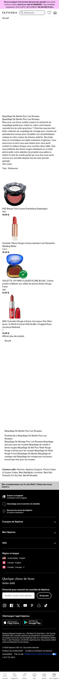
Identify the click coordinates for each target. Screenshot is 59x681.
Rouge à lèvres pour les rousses (20, 450)
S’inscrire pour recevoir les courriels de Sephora (25, 589)
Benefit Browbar (30, 475)
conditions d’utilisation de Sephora (38, 650)
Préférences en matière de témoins (38, 654)
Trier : (10, 168)
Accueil (5, 17)
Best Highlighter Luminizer (31, 472)
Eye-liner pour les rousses (23, 459)
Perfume (20, 469)
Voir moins (7, 163)
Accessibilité (7, 654)
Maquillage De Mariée (27, 453)
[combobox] (32, 12)
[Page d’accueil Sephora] (9, 12)
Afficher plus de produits (13, 336)
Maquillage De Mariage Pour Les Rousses (24, 441)
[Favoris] (49, 12)
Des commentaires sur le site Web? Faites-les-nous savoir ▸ (27, 485)
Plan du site (18, 654)
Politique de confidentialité (12, 650)
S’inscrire (44, 595)
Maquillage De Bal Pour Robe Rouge (34, 447)
